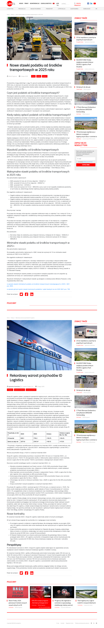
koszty (33, 76)
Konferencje (34, 3)
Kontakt (62, 623)
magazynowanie (36, 8)
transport (49, 8)
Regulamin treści (69, 623)
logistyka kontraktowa (19, 389)
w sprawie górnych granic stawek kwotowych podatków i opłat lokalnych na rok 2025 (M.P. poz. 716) (38, 289)
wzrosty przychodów (31, 389)
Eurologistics (46, 3)
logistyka (10, 8)
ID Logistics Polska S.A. (27, 386)
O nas (57, 623)
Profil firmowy (77, 4)
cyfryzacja (61, 8)
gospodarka (74, 8)
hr (96, 8)
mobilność (86, 8)
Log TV (57, 4)
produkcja (21, 8)
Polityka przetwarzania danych (82, 623)
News (21, 3)
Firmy (26, 3)
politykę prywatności (88, 161)
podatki (38, 76)
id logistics (10, 389)
